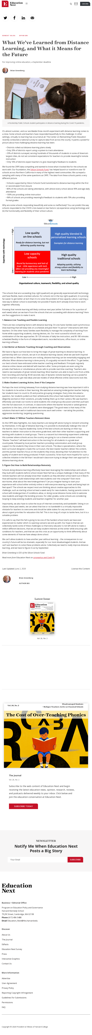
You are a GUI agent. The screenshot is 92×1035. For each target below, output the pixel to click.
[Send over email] (32, 18)
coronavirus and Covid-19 (44, 557)
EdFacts (5, 944)
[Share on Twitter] (5, 18)
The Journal (7, 939)
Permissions (7, 1002)
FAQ (3, 1007)
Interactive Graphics (11, 958)
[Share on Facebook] (14, 18)
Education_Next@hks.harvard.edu (22, 920)
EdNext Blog (9, 35)
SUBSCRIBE (85, 4)
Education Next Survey (12, 949)
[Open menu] (26, 3)
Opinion (23, 35)
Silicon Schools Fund (39, 169)
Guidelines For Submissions (14, 997)
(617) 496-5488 (14, 917)
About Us (6, 934)
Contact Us (7, 963)
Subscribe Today (23, 806)
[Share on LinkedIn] (23, 18)
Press (4, 954)
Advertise (6, 978)
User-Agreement (9, 983)
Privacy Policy (8, 988)
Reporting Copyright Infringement (17, 992)
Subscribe (75, 859)
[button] (71, 4)
